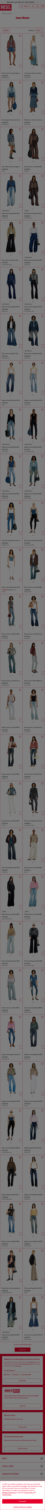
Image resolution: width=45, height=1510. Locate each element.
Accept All (22, 1501)
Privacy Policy (28, 1492)
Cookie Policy (6, 1495)
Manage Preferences (9, 1492)
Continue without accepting (22, 1507)
